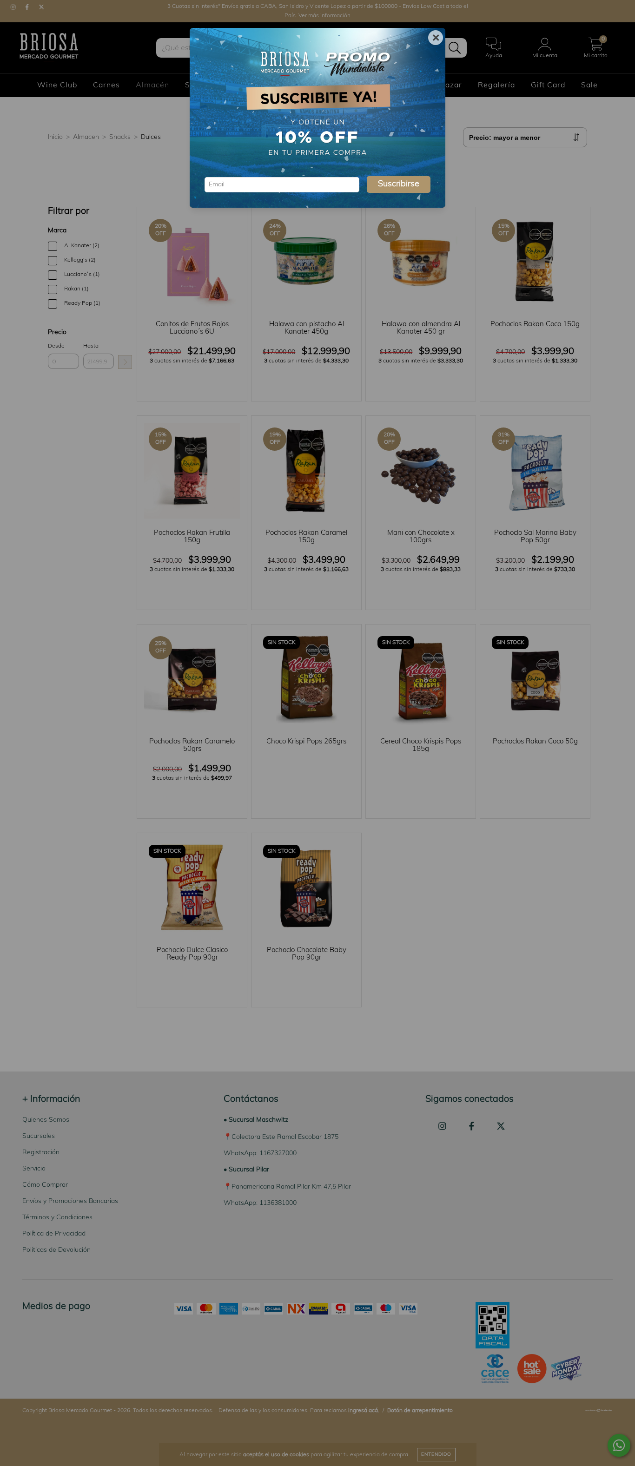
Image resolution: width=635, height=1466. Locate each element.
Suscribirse (398, 184)
